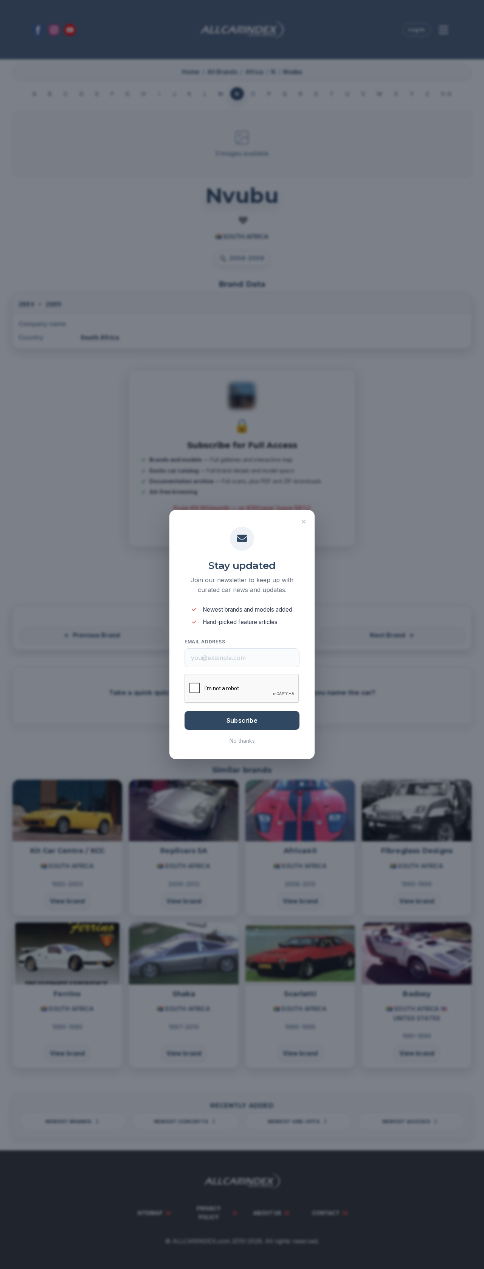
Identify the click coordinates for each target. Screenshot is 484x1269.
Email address (205, 642)
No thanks (242, 740)
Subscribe (242, 720)
